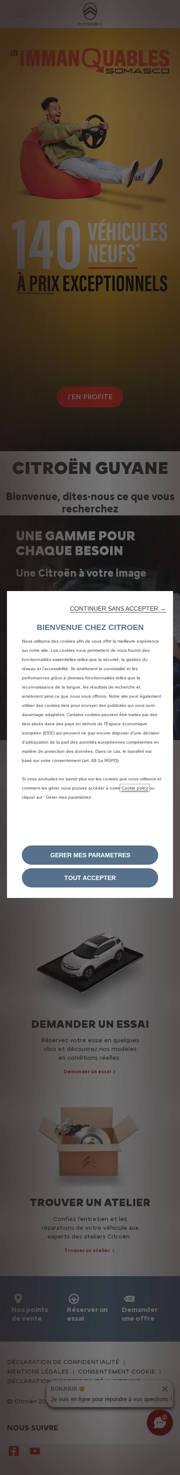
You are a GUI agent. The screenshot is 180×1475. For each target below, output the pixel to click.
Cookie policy (134, 788)
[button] (118, 608)
